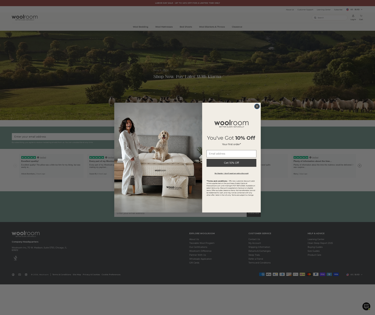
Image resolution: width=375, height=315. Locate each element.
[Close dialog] (257, 106)
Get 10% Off (231, 162)
